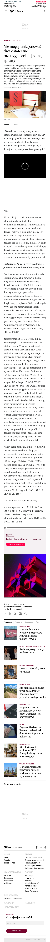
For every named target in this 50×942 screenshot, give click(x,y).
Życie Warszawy (31, 891)
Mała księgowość (32, 883)
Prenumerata (9, 881)
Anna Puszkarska (11, 124)
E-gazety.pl (29, 878)
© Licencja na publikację (14, 604)
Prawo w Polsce (24, 704)
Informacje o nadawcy (34, 865)
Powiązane (8, 622)
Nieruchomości (24, 685)
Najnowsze (29, 622)
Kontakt (7, 860)
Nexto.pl (28, 881)
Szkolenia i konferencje (13, 899)
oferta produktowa (11, 907)
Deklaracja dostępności (34, 868)
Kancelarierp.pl (31, 886)
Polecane (18, 622)
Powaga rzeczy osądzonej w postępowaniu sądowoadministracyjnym (24, 265)
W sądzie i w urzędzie (12, 40)
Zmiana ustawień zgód (34, 860)
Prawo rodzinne (24, 626)
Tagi (37, 622)
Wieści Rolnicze (31, 888)
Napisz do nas (9, 863)
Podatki (21, 724)
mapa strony (9, 903)
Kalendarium (30, 903)
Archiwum (8, 883)
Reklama (7, 875)
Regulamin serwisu (32, 863)
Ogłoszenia (8, 878)
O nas (6, 858)
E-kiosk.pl (29, 875)
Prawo (20, 11)
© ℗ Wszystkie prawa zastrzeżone (18, 607)
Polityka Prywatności (33, 858)
